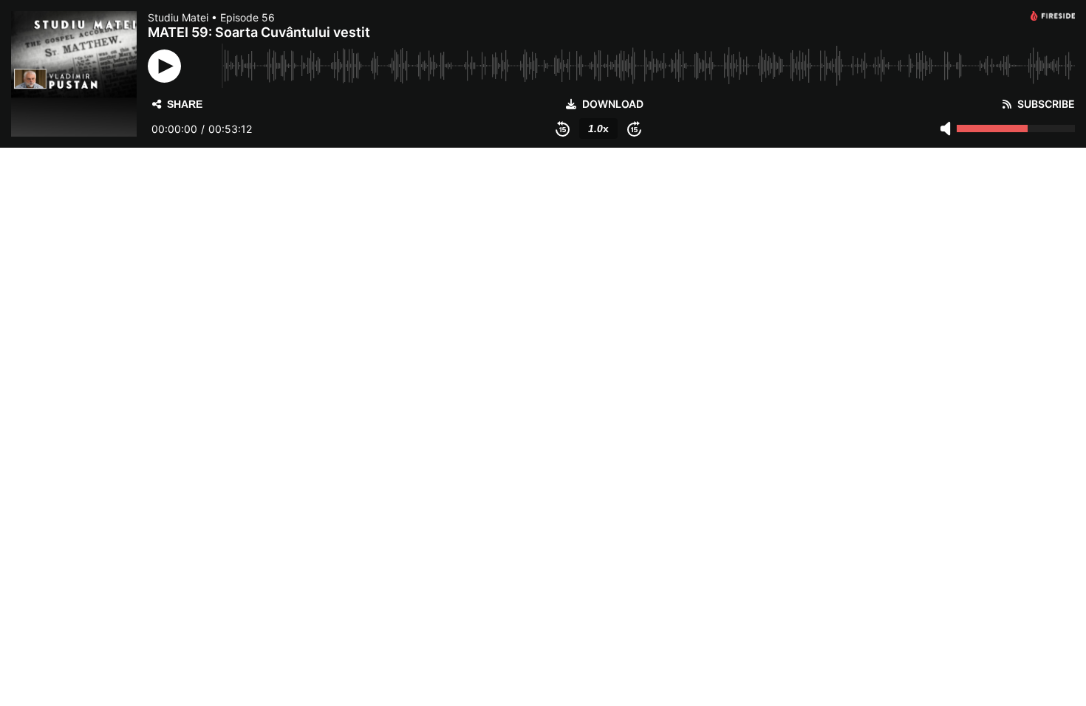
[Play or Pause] (164, 66)
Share (184, 104)
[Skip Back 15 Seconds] (562, 128)
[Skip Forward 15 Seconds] (634, 128)
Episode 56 (247, 17)
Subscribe (1046, 104)
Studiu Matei (178, 17)
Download (612, 104)
